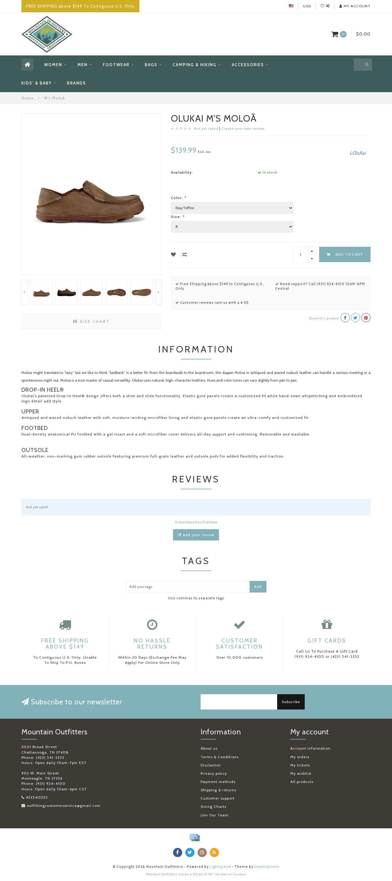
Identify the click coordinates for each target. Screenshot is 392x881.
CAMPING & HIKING (195, 64)
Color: (178, 197)
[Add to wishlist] (173, 255)
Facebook (239, 874)
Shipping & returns (218, 790)
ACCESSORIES (248, 64)
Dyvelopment (267, 867)
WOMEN (53, 64)
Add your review (198, 535)
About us (209, 748)
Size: (177, 216)
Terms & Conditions (220, 757)
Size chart (94, 321)
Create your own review (243, 129)
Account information (310, 748)
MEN (82, 64)
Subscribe (291, 701)
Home (27, 98)
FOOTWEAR (116, 64)
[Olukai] (358, 152)
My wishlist (300, 773)
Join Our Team (214, 815)
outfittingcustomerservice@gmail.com (63, 805)
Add (258, 586)
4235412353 (37, 797)
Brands (76, 83)
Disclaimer (211, 765)
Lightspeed (220, 867)
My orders (299, 757)
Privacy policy (214, 773)
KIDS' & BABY (36, 83)
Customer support (218, 798)
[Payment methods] (194, 837)
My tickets (300, 765)
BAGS (151, 64)
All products (301, 781)
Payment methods (218, 781)
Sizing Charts (213, 806)
